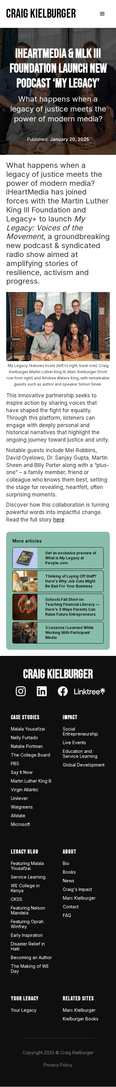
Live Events (74, 742)
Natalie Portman (27, 746)
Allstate (18, 815)
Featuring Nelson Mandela (28, 910)
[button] (102, 14)
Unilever (19, 798)
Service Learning (28, 877)
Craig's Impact (77, 889)
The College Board (30, 755)
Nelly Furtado (24, 737)
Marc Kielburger (79, 898)
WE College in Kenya (25, 888)
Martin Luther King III (31, 781)
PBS (15, 763)
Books (69, 872)
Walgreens (22, 807)
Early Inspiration (27, 935)
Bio (66, 863)
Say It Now (21, 772)
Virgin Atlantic (24, 789)
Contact (71, 906)
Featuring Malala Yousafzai (27, 866)
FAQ (67, 915)
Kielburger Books (80, 1018)
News (68, 880)
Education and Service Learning (80, 754)
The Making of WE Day (30, 969)
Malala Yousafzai (28, 729)
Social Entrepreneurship (80, 731)
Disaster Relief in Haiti (28, 946)
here (58, 520)
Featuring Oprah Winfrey (27, 924)
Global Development (84, 764)
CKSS (16, 899)
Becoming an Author (31, 957)
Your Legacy (24, 1010)
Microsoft (20, 824)
